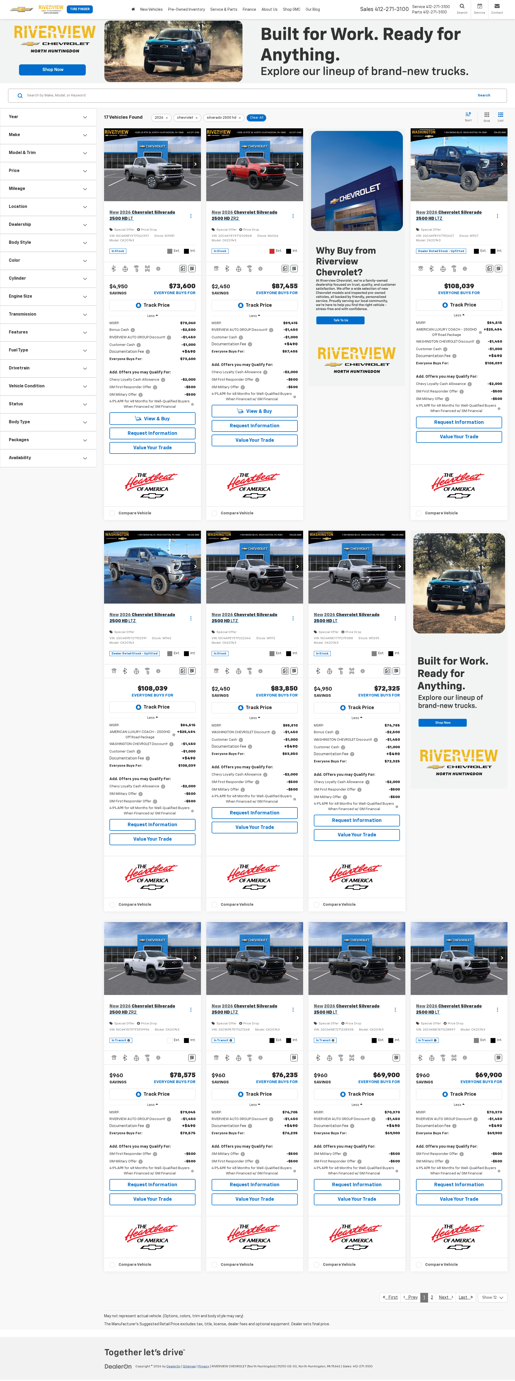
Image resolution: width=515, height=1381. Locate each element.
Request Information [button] (152, 433)
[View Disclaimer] (158, 268)
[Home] (133, 9)
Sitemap (189, 1366)
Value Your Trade (152, 448)
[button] (195, 164)
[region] (152, 365)
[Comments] (183, 268)
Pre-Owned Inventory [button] (186, 10)
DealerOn (174, 1366)
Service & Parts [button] (223, 10)
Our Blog (313, 10)
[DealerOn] (118, 1366)
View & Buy (156, 419)
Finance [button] (249, 10)
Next (445, 1298)
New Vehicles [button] (151, 10)
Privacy (203, 1366)
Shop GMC (291, 10)
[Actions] (191, 215)
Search (484, 95)
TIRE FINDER (80, 9)
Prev (411, 1298)
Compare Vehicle (135, 513)
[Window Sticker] (192, 268)
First (391, 1298)
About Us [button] (270, 10)
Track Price (157, 305)
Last (464, 1298)
